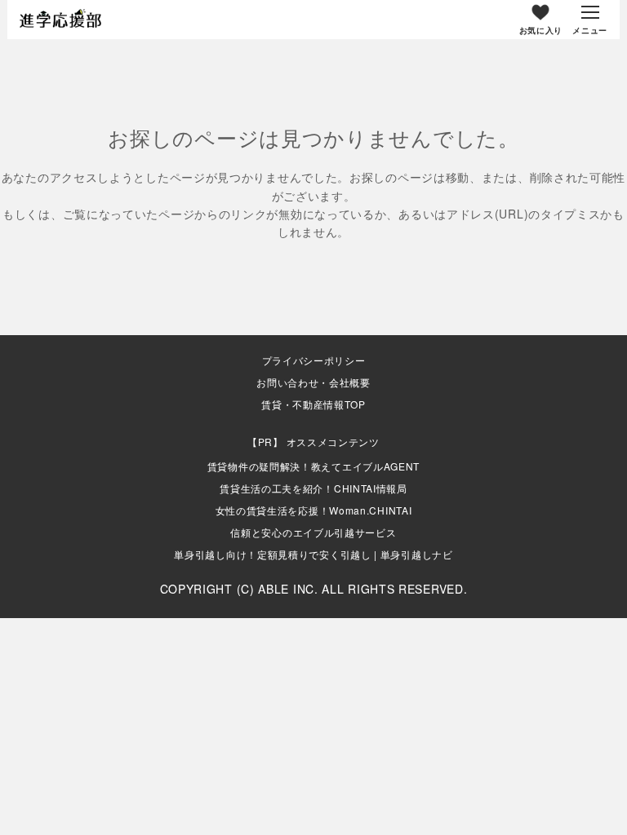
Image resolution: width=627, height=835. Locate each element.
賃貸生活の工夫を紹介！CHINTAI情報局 (313, 488)
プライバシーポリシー (314, 360)
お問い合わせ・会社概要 (313, 382)
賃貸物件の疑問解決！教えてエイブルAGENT (313, 466)
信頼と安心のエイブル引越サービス (313, 532)
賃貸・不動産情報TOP (313, 404)
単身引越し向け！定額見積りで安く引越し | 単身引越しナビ (313, 554)
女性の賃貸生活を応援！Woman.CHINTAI (314, 510)
